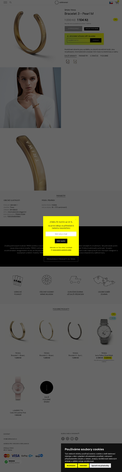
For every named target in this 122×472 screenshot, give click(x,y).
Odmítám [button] (83, 466)
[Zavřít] (75, 219)
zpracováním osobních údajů (62, 250)
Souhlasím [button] (71, 466)
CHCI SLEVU (61, 241)
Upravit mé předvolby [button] (100, 466)
